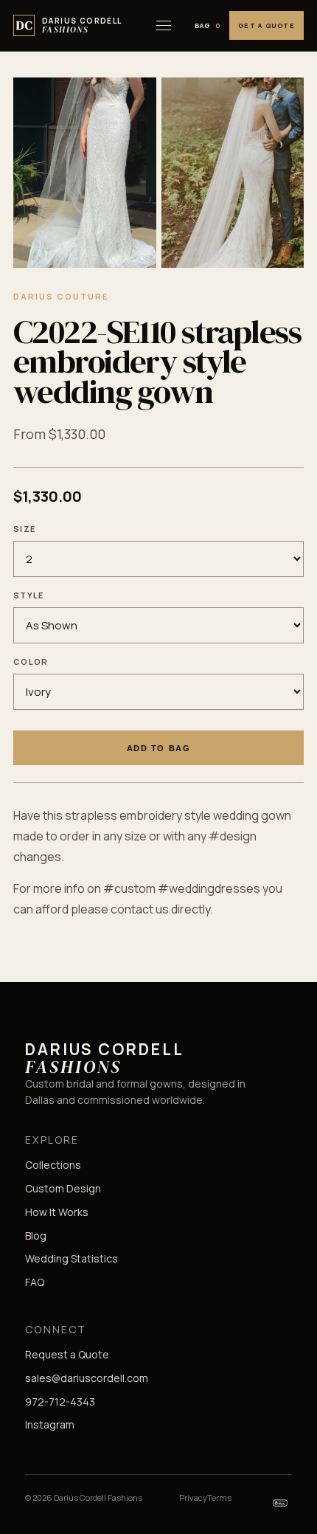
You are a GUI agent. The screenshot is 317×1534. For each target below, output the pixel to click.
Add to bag (158, 748)
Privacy (193, 1497)
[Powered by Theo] (280, 1503)
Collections (53, 1165)
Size (24, 528)
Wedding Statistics (71, 1258)
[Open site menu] (163, 26)
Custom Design (63, 1188)
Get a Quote (266, 25)
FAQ (34, 1282)
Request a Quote (67, 1354)
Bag (208, 25)
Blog (35, 1236)
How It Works (56, 1212)
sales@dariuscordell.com (86, 1378)
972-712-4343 (60, 1402)
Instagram (49, 1424)
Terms (219, 1497)
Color (31, 661)
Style (28, 595)
